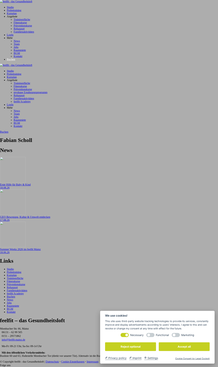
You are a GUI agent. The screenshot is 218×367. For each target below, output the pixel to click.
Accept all (184, 346)
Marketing (187, 335)
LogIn (10, 34)
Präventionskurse (23, 25)
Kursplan (12, 13)
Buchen (11, 59)
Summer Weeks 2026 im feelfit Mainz (20, 249)
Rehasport (19, 28)
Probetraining (14, 10)
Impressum (92, 361)
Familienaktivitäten (24, 31)
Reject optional (131, 346)
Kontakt (18, 56)
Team (17, 44)
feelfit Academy (22, 101)
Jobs (16, 47)
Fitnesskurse (20, 22)
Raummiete (20, 50)
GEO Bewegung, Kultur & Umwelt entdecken (25, 217)
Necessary (137, 335)
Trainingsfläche (22, 19)
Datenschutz (52, 361)
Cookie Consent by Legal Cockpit (192, 358)
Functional (162, 335)
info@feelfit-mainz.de (13, 339)
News (17, 40)
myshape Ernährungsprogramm (30, 92)
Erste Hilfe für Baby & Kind (15, 184)
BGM (17, 53)
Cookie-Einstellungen (72, 361)
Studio (10, 7)
